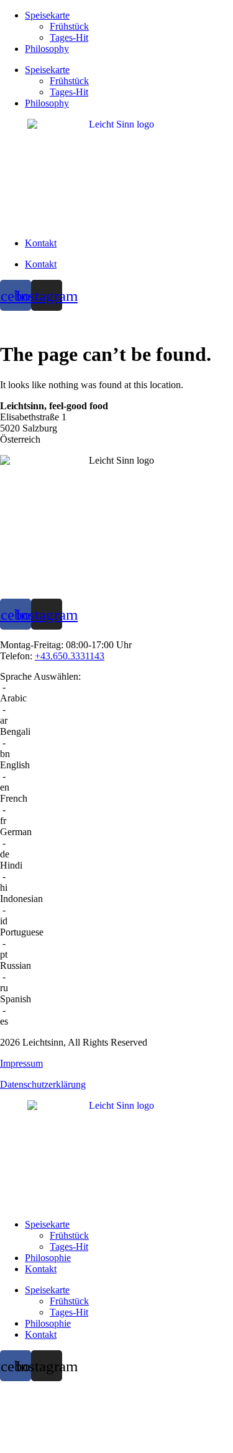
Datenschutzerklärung (43, 1084)
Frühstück (69, 26)
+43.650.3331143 (69, 656)
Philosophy (47, 48)
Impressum (21, 1063)
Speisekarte (47, 15)
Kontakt (41, 243)
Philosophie (48, 1257)
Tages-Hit (69, 37)
